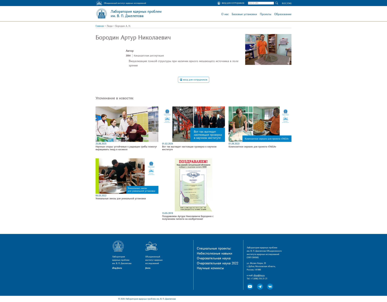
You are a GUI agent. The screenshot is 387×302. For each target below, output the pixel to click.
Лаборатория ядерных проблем (136, 13)
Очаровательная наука (214, 258)
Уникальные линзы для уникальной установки (121, 198)
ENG (289, 3)
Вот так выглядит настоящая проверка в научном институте (189, 148)
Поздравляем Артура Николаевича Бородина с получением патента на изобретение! (187, 217)
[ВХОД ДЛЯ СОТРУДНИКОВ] (218, 3)
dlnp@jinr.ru (259, 275)
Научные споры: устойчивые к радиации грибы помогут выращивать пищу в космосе (126, 148)
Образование (282, 14)
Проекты (265, 14)
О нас (225, 14)
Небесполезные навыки (214, 253)
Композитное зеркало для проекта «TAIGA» (252, 146)
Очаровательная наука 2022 (217, 263)
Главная (100, 26)
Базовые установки (244, 14)
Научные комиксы (210, 268)
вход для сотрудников (194, 79)
